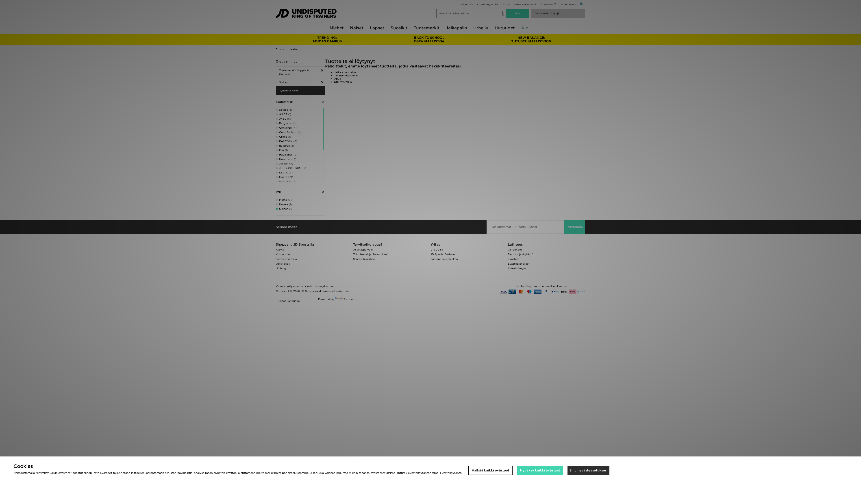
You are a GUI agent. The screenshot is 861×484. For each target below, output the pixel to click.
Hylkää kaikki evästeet (490, 470)
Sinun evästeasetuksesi (588, 470)
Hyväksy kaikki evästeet (540, 470)
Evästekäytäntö (451, 473)
